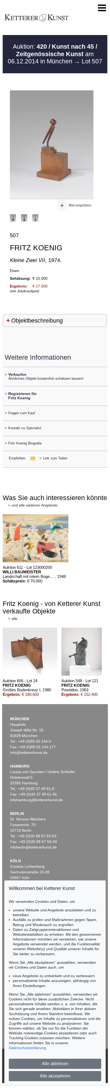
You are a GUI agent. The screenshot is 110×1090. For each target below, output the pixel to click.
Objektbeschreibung (37, 320)
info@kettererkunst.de (29, 752)
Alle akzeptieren (55, 1076)
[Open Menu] (102, 8)
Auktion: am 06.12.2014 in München (52, 54)
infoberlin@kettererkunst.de (33, 847)
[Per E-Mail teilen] (31, 458)
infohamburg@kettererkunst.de (36, 800)
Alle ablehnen (55, 1063)
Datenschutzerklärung (27, 1048)
